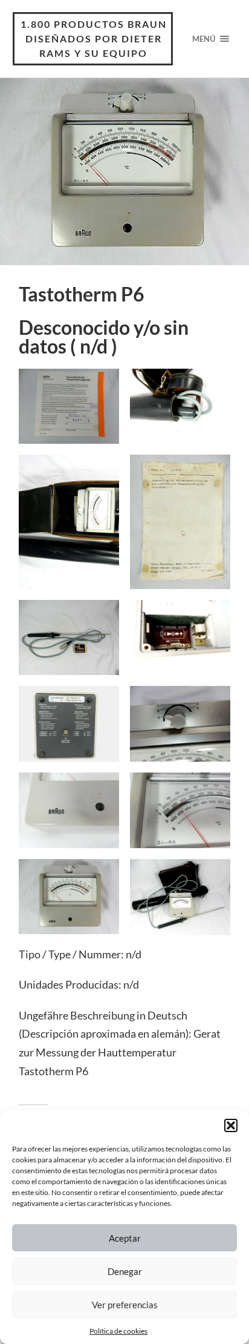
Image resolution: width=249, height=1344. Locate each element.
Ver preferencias (125, 1304)
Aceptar (125, 1238)
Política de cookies (118, 1331)
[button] (231, 1125)
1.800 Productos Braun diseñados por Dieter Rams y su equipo (94, 38)
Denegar (125, 1271)
